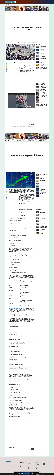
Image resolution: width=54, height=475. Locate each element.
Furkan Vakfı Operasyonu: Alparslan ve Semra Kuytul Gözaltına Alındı (43, 47)
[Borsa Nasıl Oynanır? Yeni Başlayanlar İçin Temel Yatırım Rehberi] (20, 179)
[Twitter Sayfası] (6, 464)
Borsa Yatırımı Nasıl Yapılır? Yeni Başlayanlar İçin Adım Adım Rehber (43, 59)
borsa (31, 300)
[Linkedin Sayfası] (10, 464)
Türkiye (24, 1)
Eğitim (29, 1)
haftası (33, 70)
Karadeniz (21, 1)
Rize (18, 1)
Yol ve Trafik (36, 463)
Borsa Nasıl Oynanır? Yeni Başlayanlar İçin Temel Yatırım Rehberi (43, 50)
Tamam (46, 474)
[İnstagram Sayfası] (8, 464)
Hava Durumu (36, 462)
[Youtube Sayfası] (9, 464)
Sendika (40, 1)
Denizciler (21, 65)
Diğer (43, 1)
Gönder (32, 124)
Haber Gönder (13, 468)
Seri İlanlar (36, 468)
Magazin (37, 1)
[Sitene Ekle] (14, 464)
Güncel (28, 470)
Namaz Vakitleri (37, 464)
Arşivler (22, 465)
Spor (31, 1)
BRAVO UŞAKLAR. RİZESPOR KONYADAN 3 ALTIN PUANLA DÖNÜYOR (43, 105)
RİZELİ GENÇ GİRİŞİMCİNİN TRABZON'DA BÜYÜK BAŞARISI (43, 96)
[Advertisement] (51, 15)
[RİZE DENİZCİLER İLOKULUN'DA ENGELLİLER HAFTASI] (20, 52)
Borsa (26, 194)
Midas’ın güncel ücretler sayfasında (14, 308)
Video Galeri (22, 462)
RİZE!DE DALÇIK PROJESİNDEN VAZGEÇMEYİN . (43, 87)
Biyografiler (44, 464)
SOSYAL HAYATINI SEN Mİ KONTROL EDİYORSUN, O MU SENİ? (43, 93)
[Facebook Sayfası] (5, 464)
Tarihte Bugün (36, 466)
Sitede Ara (44, 462)
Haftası (29, 66)
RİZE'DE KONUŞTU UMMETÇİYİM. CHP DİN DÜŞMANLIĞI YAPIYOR (43, 90)
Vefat (33, 1)
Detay (43, 474)
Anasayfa (7, 4)
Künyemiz (22, 466)
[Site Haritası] (13, 464)
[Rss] (12, 464)
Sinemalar (36, 467)
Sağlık (35, 1)
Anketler (44, 463)
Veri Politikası (6, 468)
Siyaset (27, 1)
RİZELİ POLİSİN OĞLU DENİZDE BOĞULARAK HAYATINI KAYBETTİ (42, 84)
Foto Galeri (22, 461)
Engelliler (26, 66)
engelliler (30, 70)
